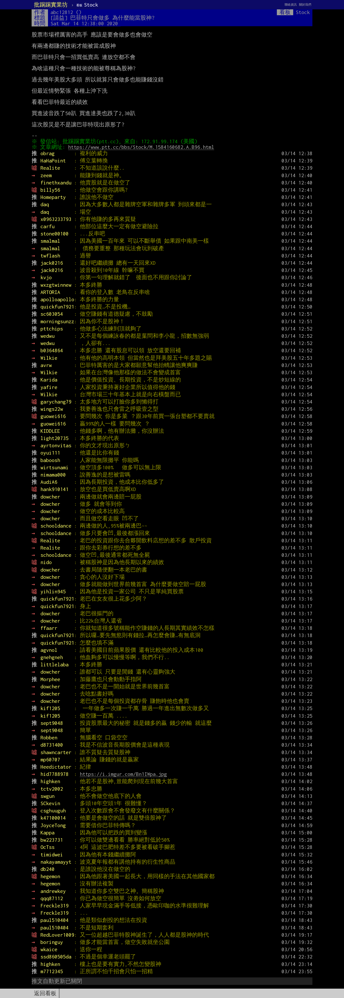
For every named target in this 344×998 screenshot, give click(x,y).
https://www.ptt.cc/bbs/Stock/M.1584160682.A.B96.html (141, 147)
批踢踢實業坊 (51, 5)
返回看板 (45, 993)
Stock (87, 5)
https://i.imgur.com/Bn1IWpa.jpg (123, 774)
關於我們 (305, 4)
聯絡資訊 (291, 4)
